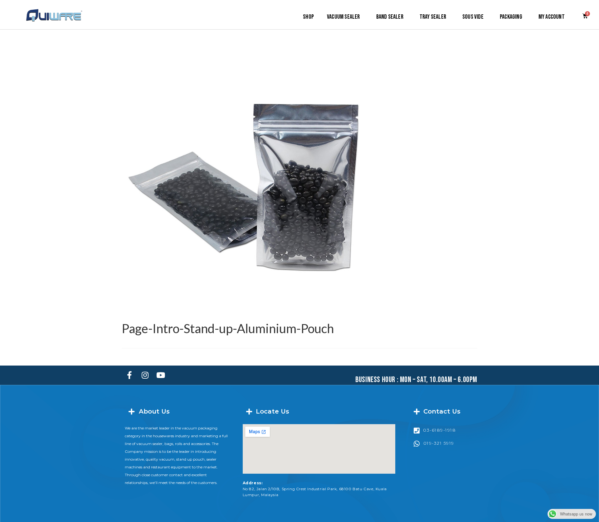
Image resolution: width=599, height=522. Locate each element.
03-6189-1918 (439, 430)
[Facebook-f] (129, 375)
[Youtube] (160, 375)
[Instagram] (145, 375)
